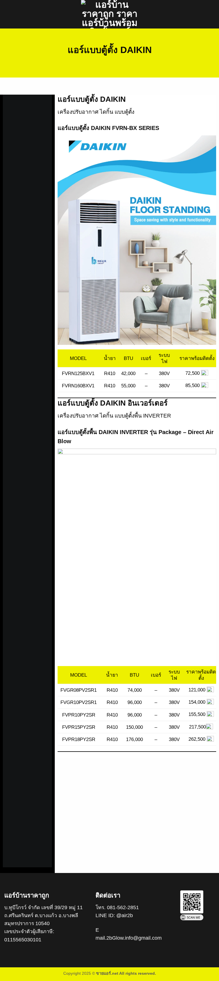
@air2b (124, 915)
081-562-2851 (123, 907)
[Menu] (7, 14)
